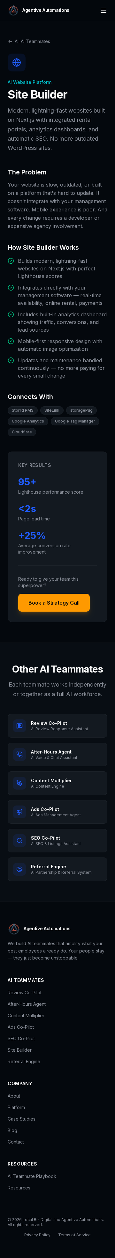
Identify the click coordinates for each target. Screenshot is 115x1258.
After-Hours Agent (27, 1004)
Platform (16, 1107)
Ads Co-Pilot (21, 1027)
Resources (19, 1187)
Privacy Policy (37, 1234)
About (14, 1096)
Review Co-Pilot (25, 992)
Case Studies (21, 1119)
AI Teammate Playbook (32, 1176)
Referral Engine (24, 1061)
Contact (16, 1141)
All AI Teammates (32, 41)
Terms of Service (74, 1234)
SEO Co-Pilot (21, 1038)
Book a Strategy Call (54, 603)
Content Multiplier (26, 1015)
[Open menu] (103, 10)
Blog (12, 1130)
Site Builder (20, 1050)
